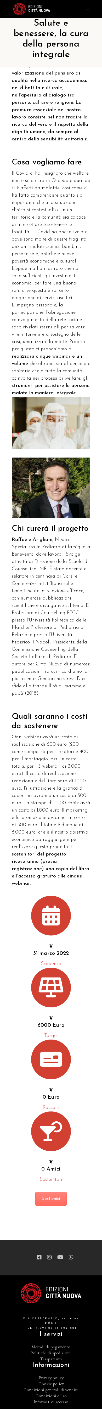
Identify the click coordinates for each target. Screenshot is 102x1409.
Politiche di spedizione (51, 1353)
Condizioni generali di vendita (51, 1390)
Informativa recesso (51, 1402)
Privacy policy (51, 1378)
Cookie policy (51, 1384)
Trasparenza (51, 1359)
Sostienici (51, 1199)
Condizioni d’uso (51, 1396)
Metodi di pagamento (51, 1347)
